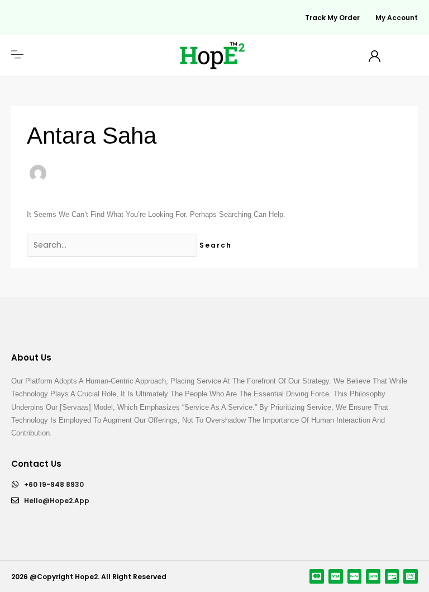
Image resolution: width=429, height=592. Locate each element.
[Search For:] (113, 245)
